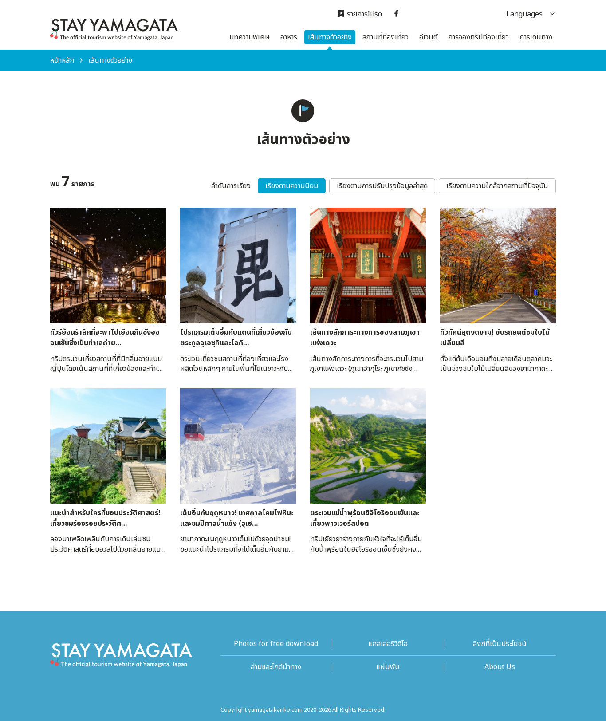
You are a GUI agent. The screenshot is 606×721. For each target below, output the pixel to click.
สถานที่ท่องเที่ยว (385, 37)
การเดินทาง (535, 37)
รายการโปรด (364, 14)
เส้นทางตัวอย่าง (330, 37)
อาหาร (288, 37)
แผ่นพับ (387, 667)
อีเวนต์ (428, 37)
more (58, 212)
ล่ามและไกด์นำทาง (276, 667)
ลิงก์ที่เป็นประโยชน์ (500, 644)
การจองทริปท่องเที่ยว (478, 37)
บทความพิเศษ (249, 37)
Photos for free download (276, 644)
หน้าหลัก (62, 60)
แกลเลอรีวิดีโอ (388, 644)
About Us (499, 667)
